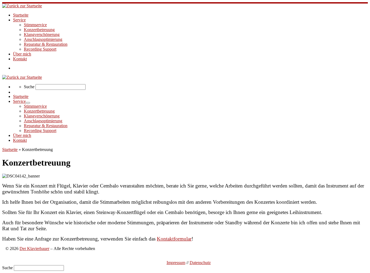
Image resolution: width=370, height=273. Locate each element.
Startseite (10, 149)
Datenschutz (200, 262)
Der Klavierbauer (34, 248)
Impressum (176, 262)
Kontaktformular (174, 239)
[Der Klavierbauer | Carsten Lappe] (22, 6)
